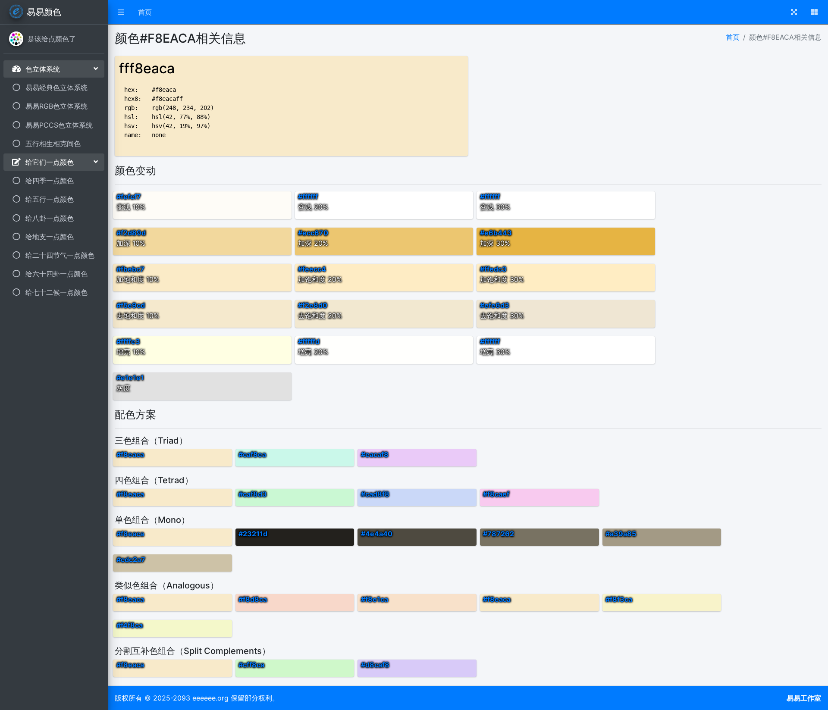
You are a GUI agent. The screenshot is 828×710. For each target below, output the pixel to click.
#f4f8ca (129, 625)
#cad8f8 (375, 494)
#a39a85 (620, 533)
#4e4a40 (376, 533)
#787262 (498, 533)
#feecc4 (312, 269)
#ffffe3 (128, 341)
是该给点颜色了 (52, 38)
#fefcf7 (128, 196)
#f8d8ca (252, 599)
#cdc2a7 (130, 559)
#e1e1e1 (130, 377)
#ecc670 (313, 232)
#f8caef (496, 494)
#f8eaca (130, 454)
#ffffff (308, 196)
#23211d (252, 533)
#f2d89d (131, 232)
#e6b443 (496, 232)
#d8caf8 (375, 664)
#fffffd (309, 341)
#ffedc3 (493, 269)
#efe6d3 (494, 305)
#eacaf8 (375, 454)
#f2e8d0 (312, 305)
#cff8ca (251, 664)
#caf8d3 (252, 494)
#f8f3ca (618, 599)
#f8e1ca (374, 599)
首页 (145, 12)
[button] (121, 12)
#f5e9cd (130, 305)
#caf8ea (252, 454)
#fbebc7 (130, 269)
